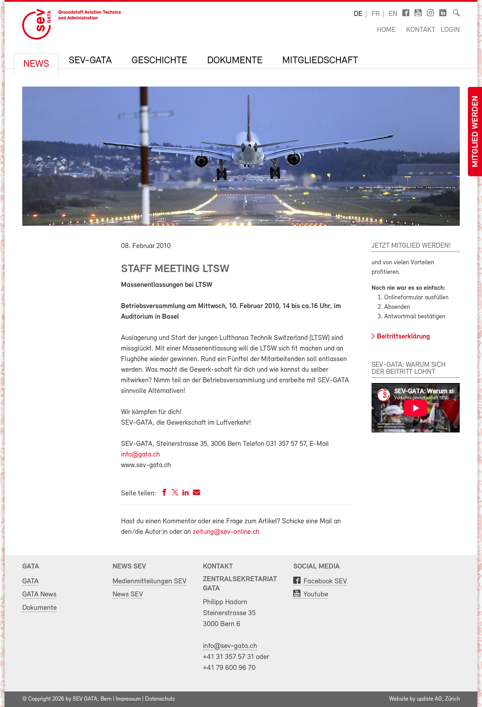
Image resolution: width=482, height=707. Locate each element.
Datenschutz (160, 699)
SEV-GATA (90, 61)
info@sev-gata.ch (230, 646)
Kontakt (420, 30)
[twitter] (175, 493)
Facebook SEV (325, 581)
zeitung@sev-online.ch (226, 532)
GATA (30, 581)
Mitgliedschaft (320, 61)
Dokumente (235, 61)
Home (386, 30)
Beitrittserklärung (403, 336)
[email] (196, 493)
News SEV (128, 594)
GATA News (39, 594)
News (36, 64)
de (358, 14)
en (393, 14)
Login (450, 30)
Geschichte (159, 61)
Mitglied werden (475, 131)
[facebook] (164, 493)
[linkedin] (185, 493)
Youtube (315, 594)
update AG (429, 699)
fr (376, 14)
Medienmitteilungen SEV (149, 581)
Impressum (128, 699)
